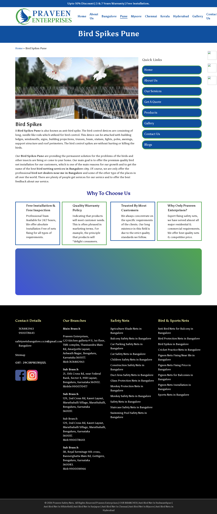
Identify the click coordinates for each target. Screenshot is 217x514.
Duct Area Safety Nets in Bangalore (131, 375)
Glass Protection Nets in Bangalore (132, 380)
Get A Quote (152, 102)
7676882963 (26, 328)
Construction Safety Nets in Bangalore (127, 367)
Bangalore (24, 345)
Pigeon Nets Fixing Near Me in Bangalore (176, 357)
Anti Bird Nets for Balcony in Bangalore (175, 331)
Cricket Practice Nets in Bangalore (179, 349)
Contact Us (152, 134)
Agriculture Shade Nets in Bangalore (126, 331)
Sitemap (20, 355)
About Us (150, 80)
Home (19, 48)
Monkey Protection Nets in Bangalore (126, 388)
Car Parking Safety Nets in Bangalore (126, 346)
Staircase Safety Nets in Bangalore (131, 407)
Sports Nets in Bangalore (173, 394)
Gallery (149, 123)
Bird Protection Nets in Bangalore (179, 338)
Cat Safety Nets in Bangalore (127, 354)
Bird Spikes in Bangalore (173, 344)
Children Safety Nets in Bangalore (131, 359)
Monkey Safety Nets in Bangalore (130, 396)
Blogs (148, 145)
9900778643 (26, 333)
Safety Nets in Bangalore (125, 401)
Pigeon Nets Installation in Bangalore (174, 387)
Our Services (153, 91)
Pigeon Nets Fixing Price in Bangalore (174, 367)
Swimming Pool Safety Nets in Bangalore (128, 415)
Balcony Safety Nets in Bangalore (130, 338)
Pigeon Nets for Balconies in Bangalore (175, 377)
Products (150, 112)
